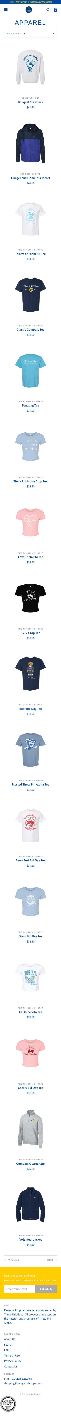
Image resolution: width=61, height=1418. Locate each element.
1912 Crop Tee (30, 633)
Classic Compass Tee (30, 329)
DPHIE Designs (30, 98)
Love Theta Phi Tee (30, 557)
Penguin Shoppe (30, 174)
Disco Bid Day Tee (30, 936)
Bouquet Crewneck (30, 102)
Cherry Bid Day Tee (30, 1087)
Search (8, 1344)
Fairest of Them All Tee (30, 254)
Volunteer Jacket (30, 1239)
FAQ (6, 1350)
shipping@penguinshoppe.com (23, 1383)
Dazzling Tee (30, 405)
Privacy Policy (12, 1361)
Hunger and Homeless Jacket (30, 178)
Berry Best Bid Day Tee (30, 860)
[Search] (48, 9)
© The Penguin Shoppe (30, 1394)
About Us (9, 1339)
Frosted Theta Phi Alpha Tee (30, 784)
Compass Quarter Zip (30, 1163)
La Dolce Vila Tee (30, 1012)
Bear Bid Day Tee (30, 708)
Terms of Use (12, 1355)
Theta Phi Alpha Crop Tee (30, 481)
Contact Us (10, 1366)
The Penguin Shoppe (30, 250)
